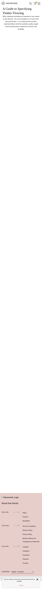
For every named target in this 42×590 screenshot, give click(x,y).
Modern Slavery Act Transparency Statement (31, 539)
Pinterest (26, 559)
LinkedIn (25, 547)
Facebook (26, 555)
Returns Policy (27, 530)
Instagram (26, 551)
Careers (25, 517)
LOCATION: (6, 571)
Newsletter (26, 521)
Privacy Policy (27, 534)
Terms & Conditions (29, 526)
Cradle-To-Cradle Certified (14, 387)
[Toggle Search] (30, 3)
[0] (34, 3)
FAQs (24, 513)
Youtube (25, 563)
